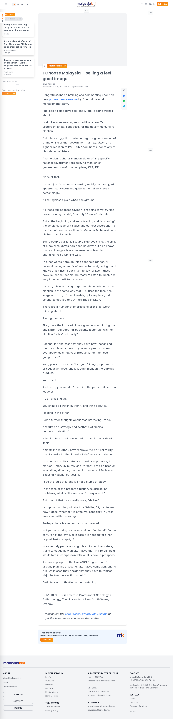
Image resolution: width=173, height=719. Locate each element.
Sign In (152, 4)
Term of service (52, 706)
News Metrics (51, 696)
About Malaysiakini (12, 678)
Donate (18, 708)
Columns (134, 702)
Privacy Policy (51, 710)
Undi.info (49, 688)
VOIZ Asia (49, 680)
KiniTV (48, 677)
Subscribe (162, 4)
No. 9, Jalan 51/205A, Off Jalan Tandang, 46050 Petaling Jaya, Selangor (148, 686)
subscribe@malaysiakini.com (101, 680)
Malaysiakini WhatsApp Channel (86, 613)
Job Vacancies (10, 686)
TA (27, 4)
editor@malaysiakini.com (99, 695)
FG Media (49, 684)
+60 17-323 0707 (95, 677)
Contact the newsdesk (98, 691)
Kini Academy (51, 692)
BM (18, 4)
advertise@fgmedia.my (99, 710)
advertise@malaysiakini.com (101, 706)
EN (14, 4)
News (132, 698)
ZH (22, 4)
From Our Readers (138, 706)
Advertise (18, 694)
